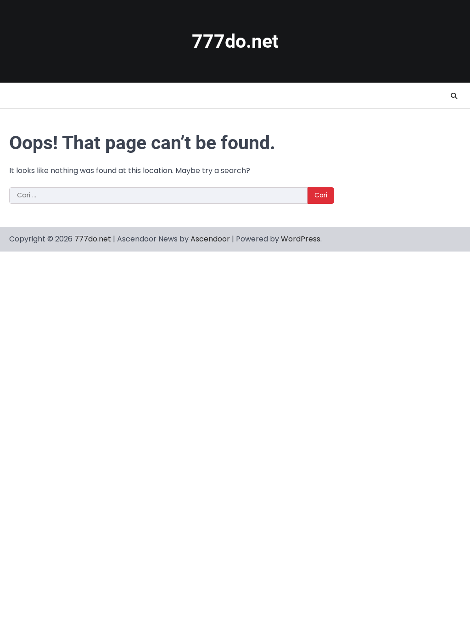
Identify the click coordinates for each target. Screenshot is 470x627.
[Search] (454, 96)
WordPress (300, 239)
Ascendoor (210, 239)
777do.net (235, 41)
